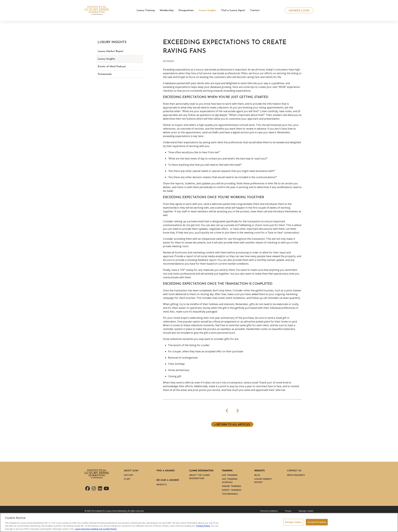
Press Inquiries (296, 475)
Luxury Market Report (110, 51)
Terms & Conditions (269, 511)
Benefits (162, 484)
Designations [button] (186, 10)
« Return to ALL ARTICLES (232, 424)
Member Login (299, 10)
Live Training (229, 475)
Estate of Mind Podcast (112, 66)
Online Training (231, 486)
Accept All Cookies (317, 522)
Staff (127, 478)
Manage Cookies (306, 511)
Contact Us (294, 471)
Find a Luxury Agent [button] (233, 10)
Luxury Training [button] (146, 10)
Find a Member (166, 471)
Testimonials (105, 74)
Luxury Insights (106, 59)
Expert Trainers (231, 489)
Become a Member (168, 480)
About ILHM (131, 471)
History (128, 475)
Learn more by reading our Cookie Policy (96, 528)
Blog (257, 475)
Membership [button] (167, 10)
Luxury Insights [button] (207, 10)
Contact (255, 10)
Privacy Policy (203, 525)
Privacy (288, 511)
